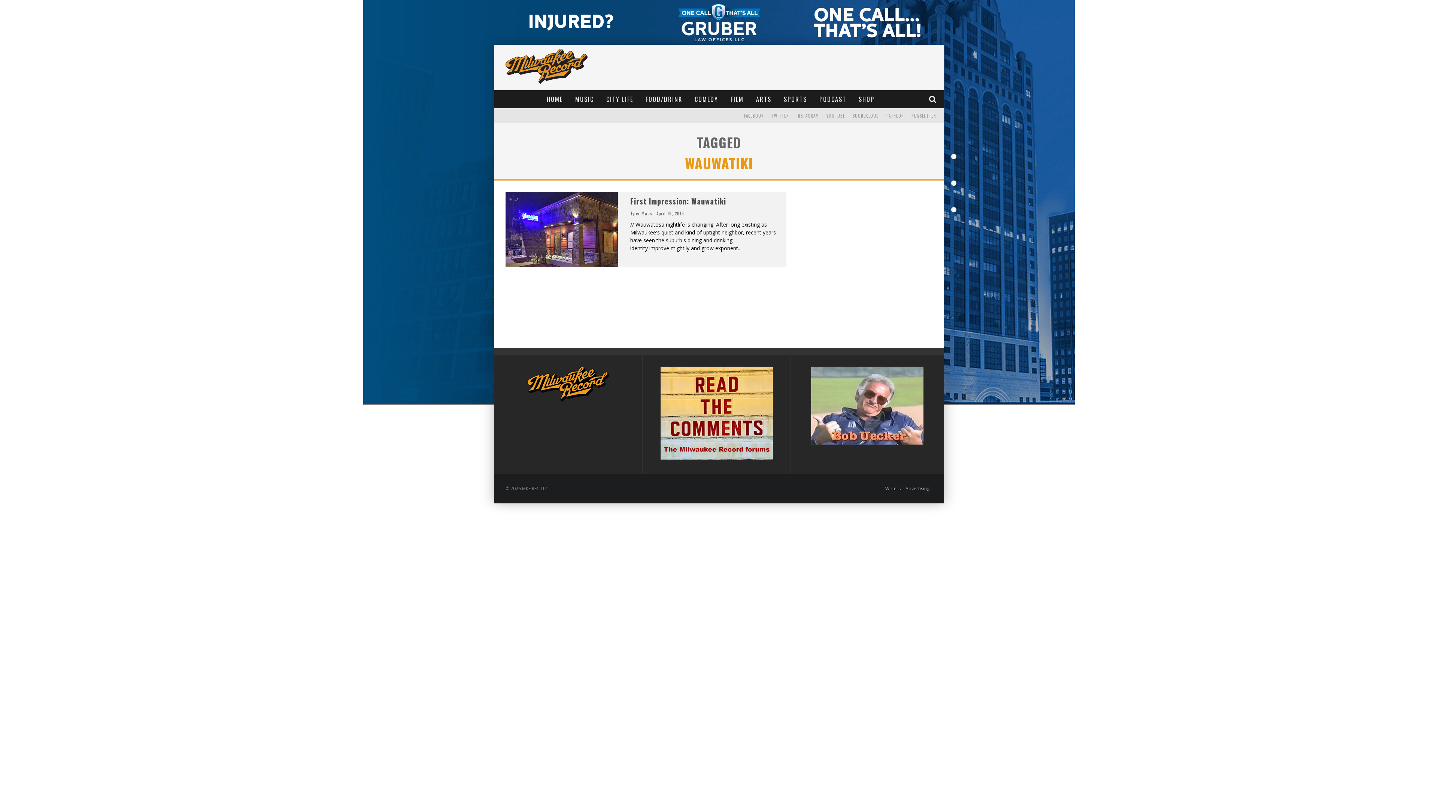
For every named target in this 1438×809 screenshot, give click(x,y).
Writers (893, 488)
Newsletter (923, 116)
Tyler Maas (641, 213)
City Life (619, 99)
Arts (763, 99)
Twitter (780, 116)
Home (555, 99)
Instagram (808, 116)
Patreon (895, 116)
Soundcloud (866, 116)
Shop (866, 99)
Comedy (706, 99)
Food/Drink (664, 99)
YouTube (835, 116)
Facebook (754, 116)
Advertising (917, 488)
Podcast (832, 99)
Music (584, 99)
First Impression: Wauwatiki (678, 201)
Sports (795, 99)
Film (737, 99)
